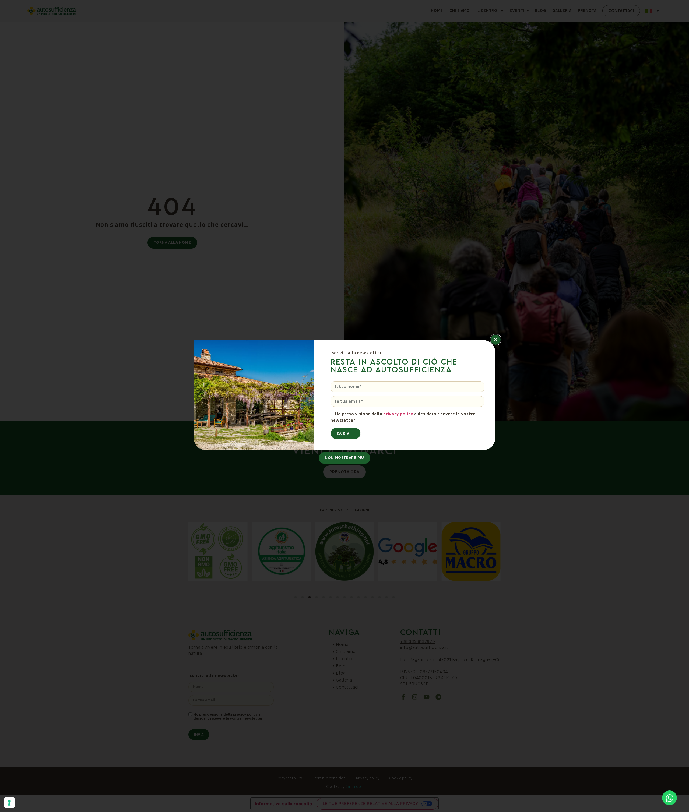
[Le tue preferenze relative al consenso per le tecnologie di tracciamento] (9, 802)
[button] (496, 340)
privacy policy (398, 414)
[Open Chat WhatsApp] (669, 797)
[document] (344, 406)
